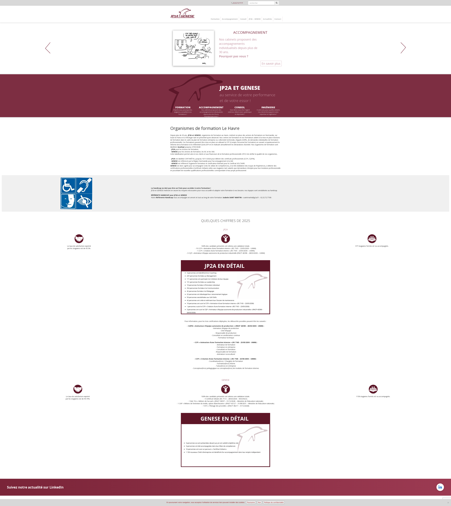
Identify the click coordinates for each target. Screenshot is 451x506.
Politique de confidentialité (274, 502)
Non (259, 502)
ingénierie (268, 107)
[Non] (448, 502)
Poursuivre (251, 502)
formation (182, 107)
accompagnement (211, 107)
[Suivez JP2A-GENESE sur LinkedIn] (440, 487)
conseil (240, 107)
